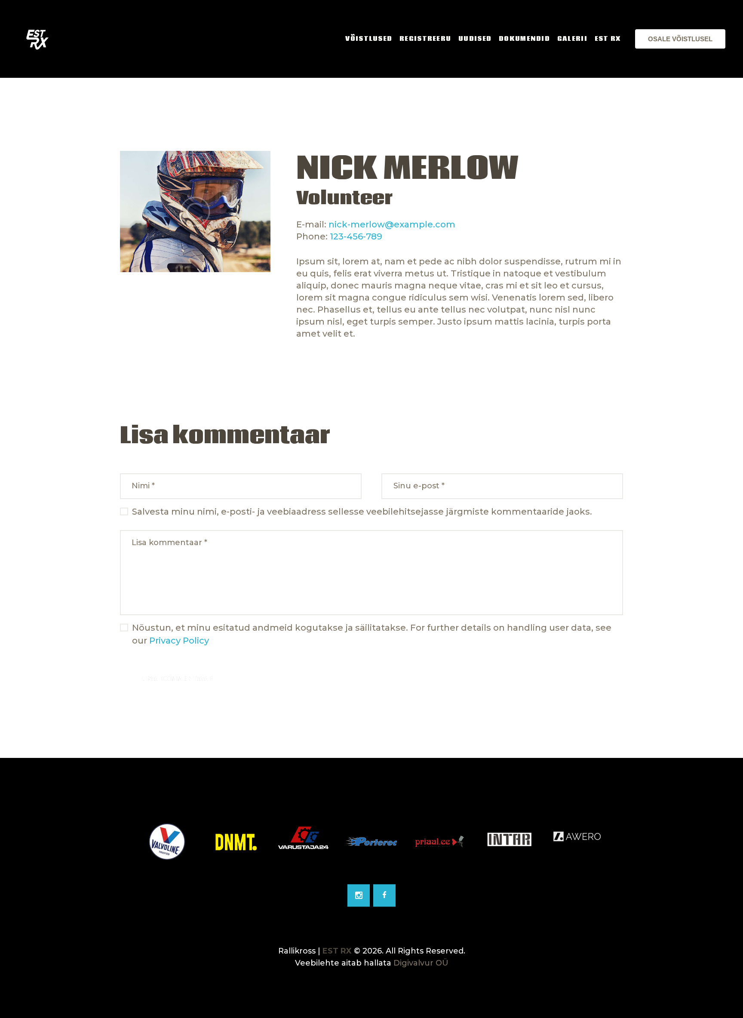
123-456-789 (356, 236)
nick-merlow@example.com (392, 224)
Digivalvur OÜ (420, 963)
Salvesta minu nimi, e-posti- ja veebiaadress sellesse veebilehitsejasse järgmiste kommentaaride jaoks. (362, 511)
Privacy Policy (179, 640)
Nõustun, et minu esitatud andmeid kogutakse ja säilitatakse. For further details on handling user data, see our (371, 634)
